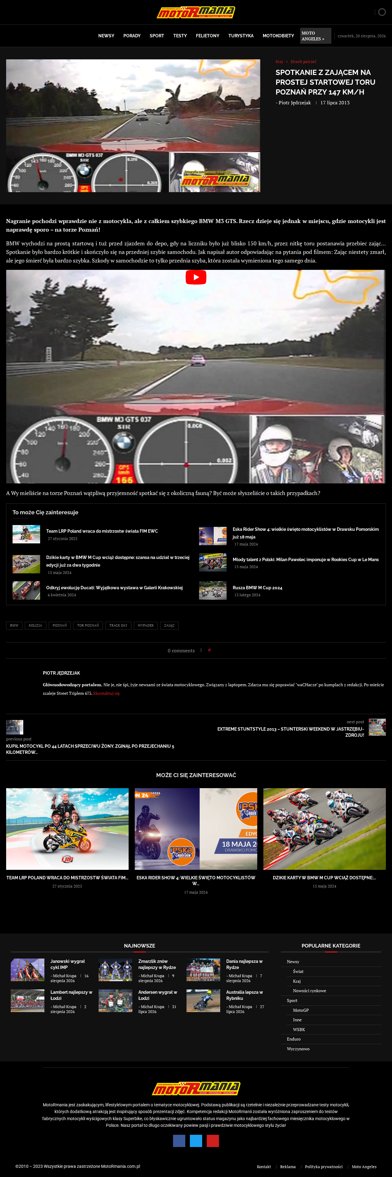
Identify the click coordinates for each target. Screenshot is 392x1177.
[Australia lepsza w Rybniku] (203, 1000)
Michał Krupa (65, 975)
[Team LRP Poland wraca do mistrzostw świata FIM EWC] (26, 534)
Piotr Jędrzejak (295, 102)
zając (169, 625)
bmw (14, 625)
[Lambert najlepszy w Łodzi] (27, 1000)
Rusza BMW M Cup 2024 (257, 587)
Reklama (288, 1166)
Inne (297, 1019)
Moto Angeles (364, 1166)
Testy (180, 35)
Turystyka (241, 35)
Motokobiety (278, 35)
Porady (132, 35)
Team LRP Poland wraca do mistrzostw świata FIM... (67, 877)
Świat (298, 971)
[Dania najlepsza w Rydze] (203, 970)
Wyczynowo (298, 1049)
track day (118, 625)
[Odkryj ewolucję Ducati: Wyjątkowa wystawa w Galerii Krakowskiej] (26, 590)
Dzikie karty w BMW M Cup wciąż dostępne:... (324, 877)
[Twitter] (196, 1141)
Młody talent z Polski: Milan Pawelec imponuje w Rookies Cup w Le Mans (306, 559)
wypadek (146, 625)
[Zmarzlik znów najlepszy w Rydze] (115, 970)
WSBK (299, 1029)
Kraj (297, 981)
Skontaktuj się (106, 693)
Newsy (106, 35)
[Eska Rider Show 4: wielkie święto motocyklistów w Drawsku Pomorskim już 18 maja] (213, 536)
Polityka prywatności (324, 1166)
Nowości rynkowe (309, 990)
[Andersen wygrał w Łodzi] (115, 1000)
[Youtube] (213, 1141)
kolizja (35, 625)
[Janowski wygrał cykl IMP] (27, 970)
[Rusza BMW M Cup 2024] (213, 590)
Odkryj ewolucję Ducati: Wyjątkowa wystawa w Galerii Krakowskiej (114, 587)
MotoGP (301, 1010)
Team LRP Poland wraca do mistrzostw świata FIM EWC (102, 531)
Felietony (207, 35)
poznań (60, 625)
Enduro (294, 1039)
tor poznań (88, 625)
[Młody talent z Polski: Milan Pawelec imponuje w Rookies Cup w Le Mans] (213, 562)
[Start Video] (196, 376)
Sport (157, 35)
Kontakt (264, 1166)
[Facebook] (179, 1141)
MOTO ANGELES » (313, 36)
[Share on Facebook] (217, 650)
